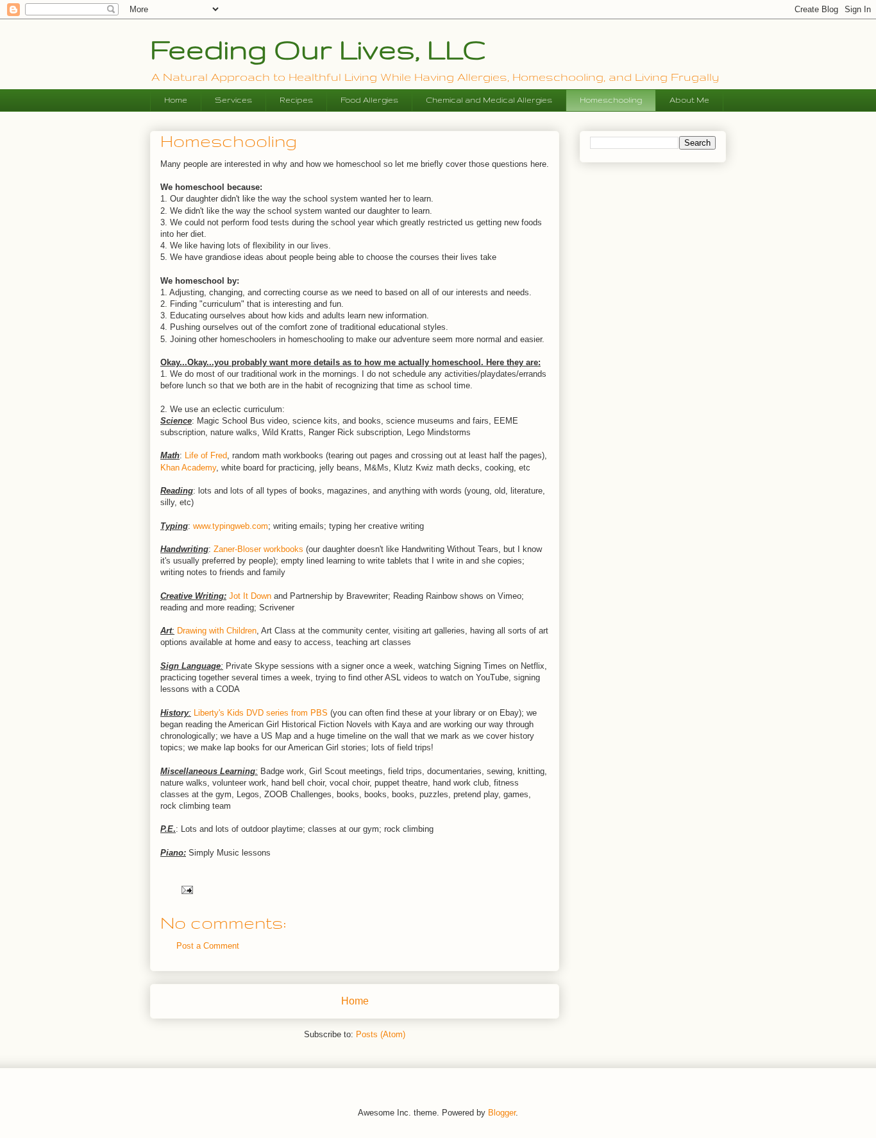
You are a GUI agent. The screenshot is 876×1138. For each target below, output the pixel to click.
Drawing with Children (217, 630)
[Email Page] (186, 889)
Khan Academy (188, 467)
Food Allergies (369, 100)
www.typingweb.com (230, 526)
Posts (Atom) (380, 1034)
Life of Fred (206, 455)
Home (175, 100)
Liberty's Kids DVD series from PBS (261, 713)
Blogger (502, 1112)
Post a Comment (207, 946)
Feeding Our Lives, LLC (317, 48)
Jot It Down (250, 596)
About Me (689, 100)
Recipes (296, 100)
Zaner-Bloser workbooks (258, 549)
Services (233, 100)
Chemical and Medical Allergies (489, 100)
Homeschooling (611, 100)
